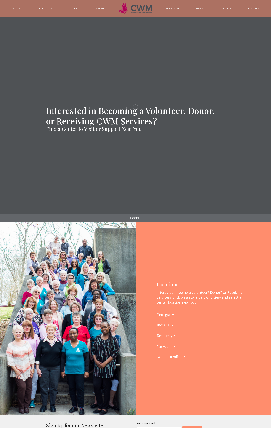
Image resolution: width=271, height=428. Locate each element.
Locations (45, 8)
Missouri (166, 346)
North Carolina (172, 356)
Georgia (166, 314)
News (199, 8)
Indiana (165, 324)
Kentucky (167, 335)
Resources (172, 8)
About (100, 8)
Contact (225, 8)
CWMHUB (253, 8)
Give (74, 8)
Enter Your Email (146, 423)
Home (16, 8)
